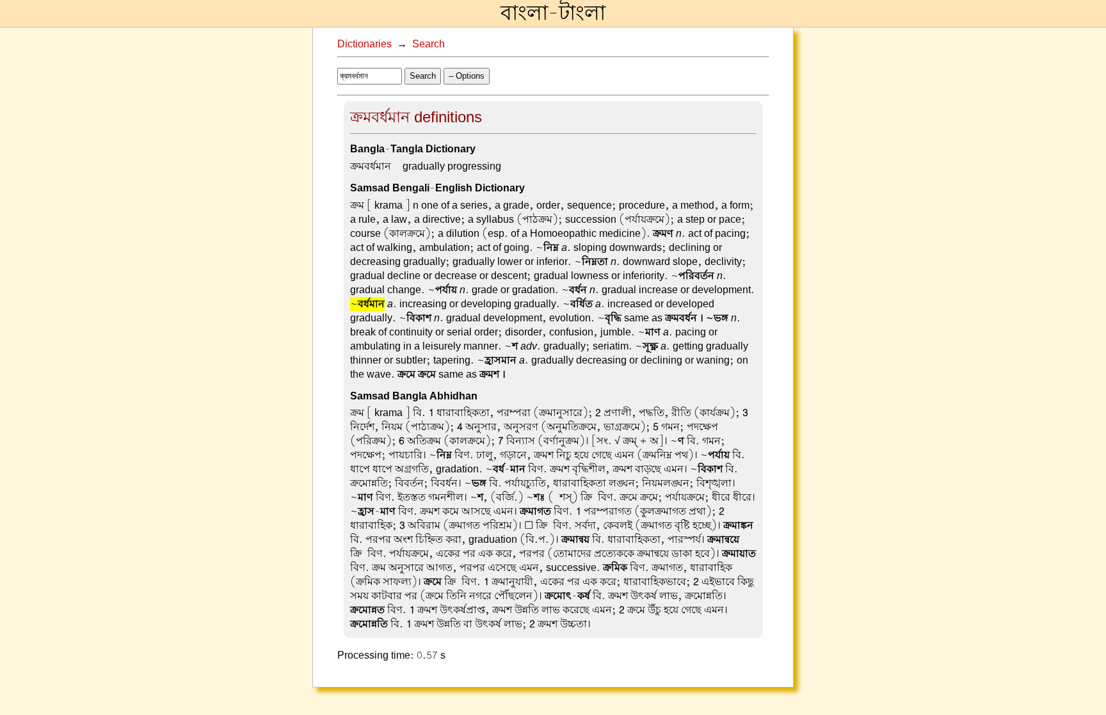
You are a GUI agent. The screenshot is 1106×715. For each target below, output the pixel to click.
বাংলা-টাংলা (553, 13)
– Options (467, 76)
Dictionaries (364, 44)
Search (428, 44)
